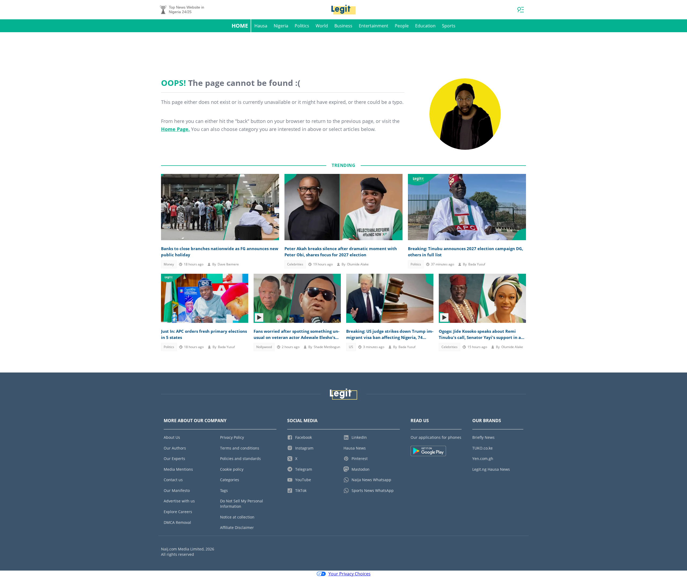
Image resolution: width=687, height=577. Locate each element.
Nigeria (281, 26)
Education (425, 26)
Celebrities (295, 264)
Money (169, 264)
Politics (302, 26)
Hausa (260, 26)
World (322, 26)
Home (240, 25)
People (402, 26)
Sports (448, 26)
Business (343, 26)
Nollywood (264, 347)
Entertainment (373, 26)
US (351, 347)
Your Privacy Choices (349, 574)
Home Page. (175, 129)
